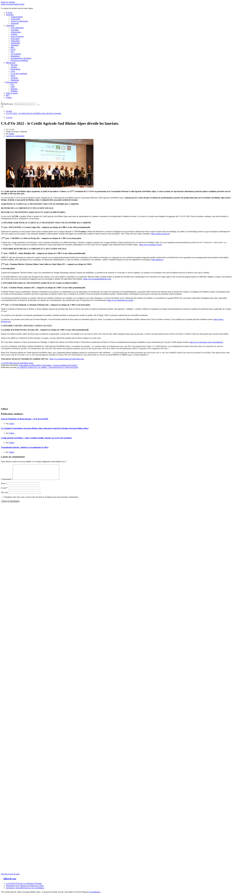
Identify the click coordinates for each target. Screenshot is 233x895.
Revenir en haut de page (10, 874)
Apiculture (15, 30)
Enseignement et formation (21, 58)
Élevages (14, 65)
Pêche (13, 76)
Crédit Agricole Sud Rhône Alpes (20, 363)
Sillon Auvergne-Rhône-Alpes (12, 4)
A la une (9, 117)
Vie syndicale (16, 54)
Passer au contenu (8, 2)
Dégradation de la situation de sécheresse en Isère (25, 886)
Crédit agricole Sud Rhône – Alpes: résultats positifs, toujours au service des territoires (36, 438)
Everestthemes (94, 892)
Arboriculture (16, 32)
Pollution (14, 91)
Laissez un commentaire (15, 136)
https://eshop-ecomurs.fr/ (160, 234)
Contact (9, 97)
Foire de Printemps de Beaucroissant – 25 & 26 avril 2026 (24, 419)
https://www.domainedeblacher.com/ (97, 279)
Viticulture (15, 45)
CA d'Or (4, 363)
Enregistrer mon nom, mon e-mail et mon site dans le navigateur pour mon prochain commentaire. (41, 497)
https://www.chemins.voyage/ (150, 245)
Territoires (10, 15)
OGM (13, 49)
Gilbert (11, 134)
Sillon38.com (9, 878)
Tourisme (14, 78)
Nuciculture (15, 39)
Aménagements (17, 17)
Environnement (12, 82)
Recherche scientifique (19, 60)
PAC (12, 52)
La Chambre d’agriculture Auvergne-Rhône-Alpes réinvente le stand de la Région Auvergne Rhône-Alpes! (45, 428)
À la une (9, 12)
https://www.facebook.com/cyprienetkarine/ (206, 342)
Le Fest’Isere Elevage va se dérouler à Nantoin (24, 883)
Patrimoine (15, 80)
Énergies (14, 89)
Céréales (14, 34)
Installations (15, 56)
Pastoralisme (15, 69)
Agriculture (10, 25)
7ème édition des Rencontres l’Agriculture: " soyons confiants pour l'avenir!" (48, 365)
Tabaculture (15, 41)
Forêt (13, 87)
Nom (3, 483)
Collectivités (15, 19)
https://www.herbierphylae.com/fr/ (120, 300)
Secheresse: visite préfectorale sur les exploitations (25, 888)
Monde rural (10, 63)
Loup (13, 71)
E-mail (4, 488)
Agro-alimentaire (17, 28)
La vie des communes (19, 73)
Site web (4, 492)
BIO (12, 47)
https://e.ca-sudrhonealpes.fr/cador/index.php (67, 359)
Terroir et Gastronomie (19, 21)
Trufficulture (15, 43)
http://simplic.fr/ (157, 260)
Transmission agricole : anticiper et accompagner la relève (24, 447)
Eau (12, 84)
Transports (15, 23)
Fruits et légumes (17, 36)
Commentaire (7, 479)
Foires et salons (12, 93)
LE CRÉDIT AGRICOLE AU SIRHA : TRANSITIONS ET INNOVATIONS (47, 367)
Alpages (14, 67)
